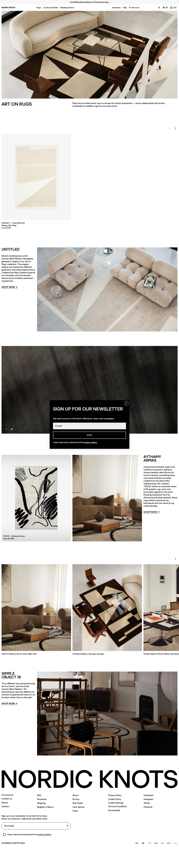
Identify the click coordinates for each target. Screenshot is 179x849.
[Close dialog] (126, 403)
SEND (89, 435)
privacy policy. (90, 442)
